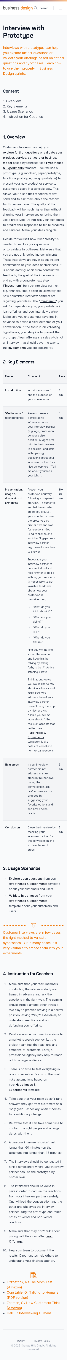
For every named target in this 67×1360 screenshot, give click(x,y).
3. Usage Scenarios (18, 111)
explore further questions (21, 152)
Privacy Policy (41, 1340)
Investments (17, 348)
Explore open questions (25, 878)
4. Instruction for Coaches (23, 117)
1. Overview (12, 101)
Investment (13, 285)
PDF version (17, 1298)
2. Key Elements (15, 106)
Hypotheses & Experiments (28, 884)
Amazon (14, 1287)
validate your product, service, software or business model (32, 158)
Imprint (21, 1340)
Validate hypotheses (23, 895)
